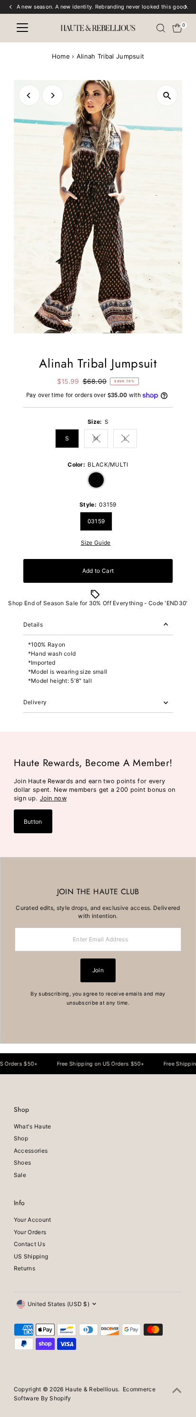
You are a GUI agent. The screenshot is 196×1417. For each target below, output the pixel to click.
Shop (21, 1138)
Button (33, 821)
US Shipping (31, 1256)
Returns (24, 1268)
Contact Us (29, 1243)
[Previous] (29, 95)
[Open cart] (177, 28)
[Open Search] (161, 28)
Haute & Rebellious (91, 1389)
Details (33, 624)
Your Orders (30, 1232)
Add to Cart (98, 570)
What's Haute (32, 1126)
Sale (20, 1174)
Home (61, 56)
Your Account (32, 1219)
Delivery (35, 702)
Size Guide (96, 543)
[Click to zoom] (166, 95)
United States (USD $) (58, 1303)
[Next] (52, 95)
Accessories (31, 1150)
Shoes (22, 1162)
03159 (96, 521)
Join (98, 970)
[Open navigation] (22, 28)
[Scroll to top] (176, 1390)
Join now (53, 798)
